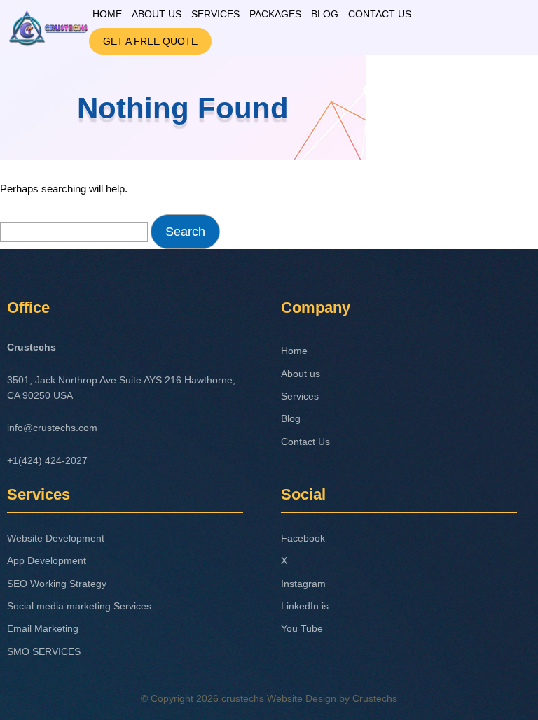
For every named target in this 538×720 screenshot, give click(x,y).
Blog (324, 14)
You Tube (302, 628)
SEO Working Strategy (56, 583)
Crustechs (374, 698)
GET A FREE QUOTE (150, 41)
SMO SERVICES (44, 651)
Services (215, 14)
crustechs (242, 698)
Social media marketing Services (79, 606)
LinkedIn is (305, 606)
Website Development (55, 538)
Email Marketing (42, 628)
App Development (46, 560)
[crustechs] (48, 24)
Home (107, 14)
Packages (275, 14)
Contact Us (379, 14)
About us (156, 14)
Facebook (303, 538)
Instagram (303, 583)
